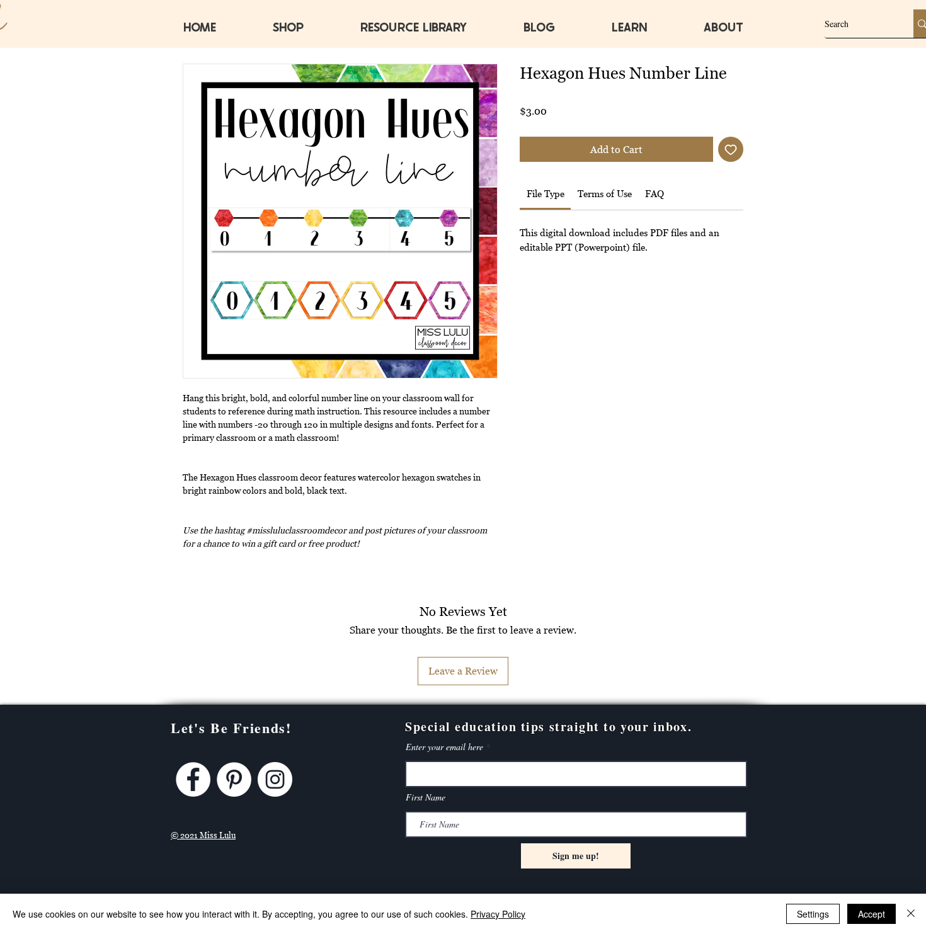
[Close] (910, 914)
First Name (425, 797)
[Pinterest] (234, 779)
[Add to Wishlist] (730, 149)
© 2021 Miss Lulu (203, 835)
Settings (813, 914)
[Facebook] (193, 779)
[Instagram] (275, 779)
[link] (545, 193)
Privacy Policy (498, 914)
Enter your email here (444, 747)
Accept (871, 914)
